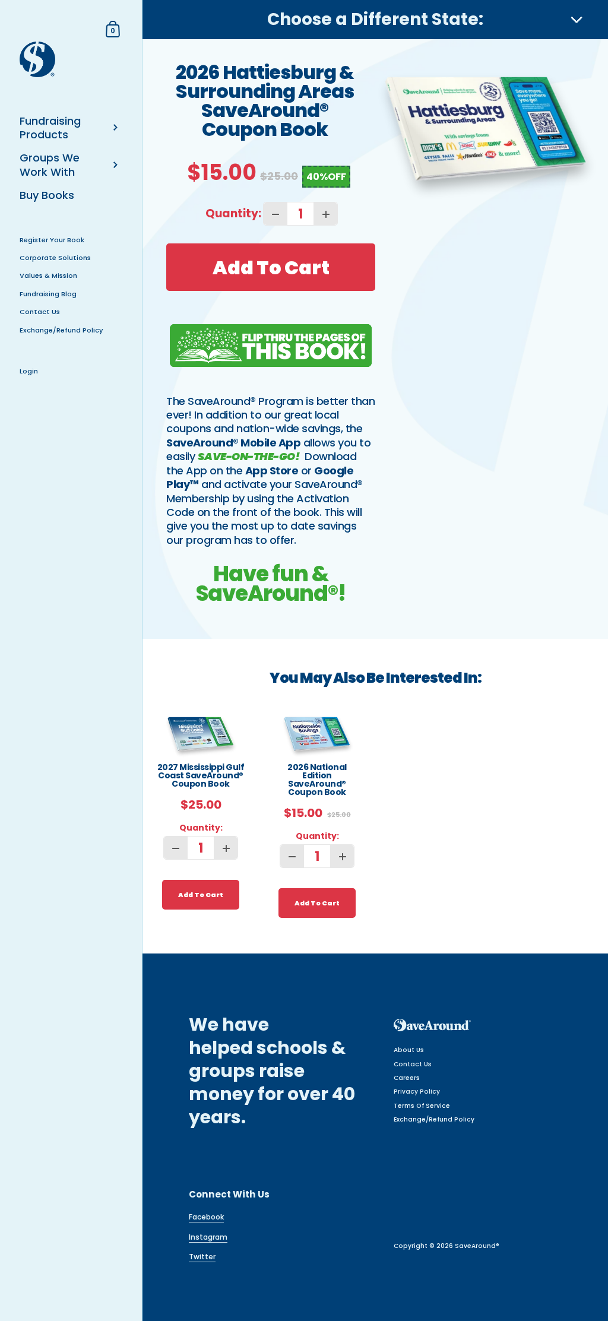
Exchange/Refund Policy (434, 1119)
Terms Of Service (422, 1105)
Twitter (202, 1257)
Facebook (206, 1217)
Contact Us (413, 1064)
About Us (409, 1050)
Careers (407, 1077)
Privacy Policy (417, 1091)
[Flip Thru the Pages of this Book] (270, 345)
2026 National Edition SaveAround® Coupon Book (317, 780)
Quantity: (233, 213)
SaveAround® (477, 1245)
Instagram (208, 1237)
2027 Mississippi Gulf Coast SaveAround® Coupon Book (201, 776)
